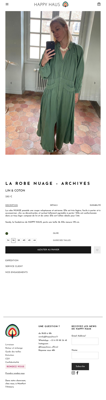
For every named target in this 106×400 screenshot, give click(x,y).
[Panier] (99, 4)
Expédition (11, 261)
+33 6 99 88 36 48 (58, 340)
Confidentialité (12, 362)
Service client (14, 266)
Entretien (9, 355)
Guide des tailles (62, 240)
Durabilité (95, 205)
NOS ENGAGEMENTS (16, 272)
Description (11, 205)
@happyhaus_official (48, 347)
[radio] (8, 240)
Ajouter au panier (48, 250)
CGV (7, 359)
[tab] (11, 205)
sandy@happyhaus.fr (48, 337)
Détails (54, 205)
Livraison (9, 345)
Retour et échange (14, 348)
